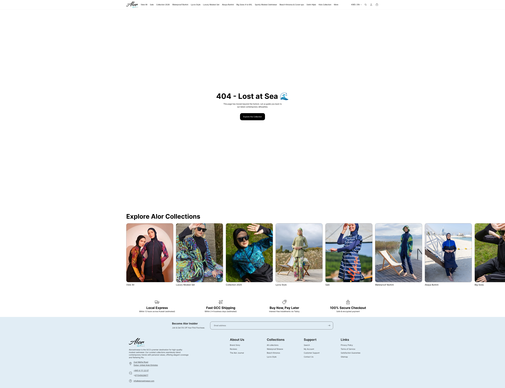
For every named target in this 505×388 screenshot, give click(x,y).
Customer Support (312, 353)
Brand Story (235, 345)
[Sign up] (329, 325)
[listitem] (336, 4)
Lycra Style (271, 357)
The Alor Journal (237, 353)
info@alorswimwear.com (144, 381)
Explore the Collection (252, 117)
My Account (309, 349)
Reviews (233, 349)
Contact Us (308, 357)
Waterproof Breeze (275, 349)
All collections (272, 345)
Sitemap (344, 357)
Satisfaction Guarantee (350, 353)
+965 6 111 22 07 (141, 370)
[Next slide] (375, 255)
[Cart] (377, 4)
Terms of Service (348, 349)
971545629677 (141, 375)
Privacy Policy (347, 345)
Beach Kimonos (273, 353)
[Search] (365, 4)
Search (307, 345)
